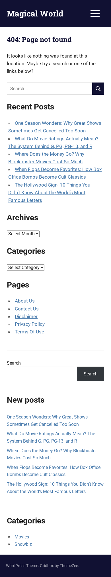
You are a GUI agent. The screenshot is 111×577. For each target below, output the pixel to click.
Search (14, 363)
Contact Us (27, 309)
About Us (25, 301)
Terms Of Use (29, 332)
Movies (22, 537)
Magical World (35, 13)
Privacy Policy (30, 324)
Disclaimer (26, 316)
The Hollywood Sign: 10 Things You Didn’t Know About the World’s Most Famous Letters (49, 192)
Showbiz (23, 544)
